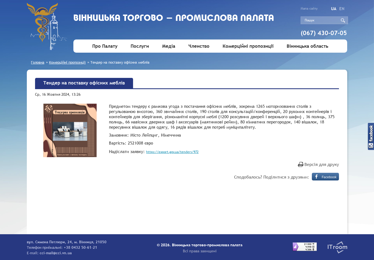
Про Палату (104, 46)
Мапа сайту (309, 8)
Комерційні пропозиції (248, 46)
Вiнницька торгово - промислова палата (173, 18)
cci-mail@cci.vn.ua (56, 252)
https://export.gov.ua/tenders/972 (172, 151)
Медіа (168, 46)
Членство (198, 46)
